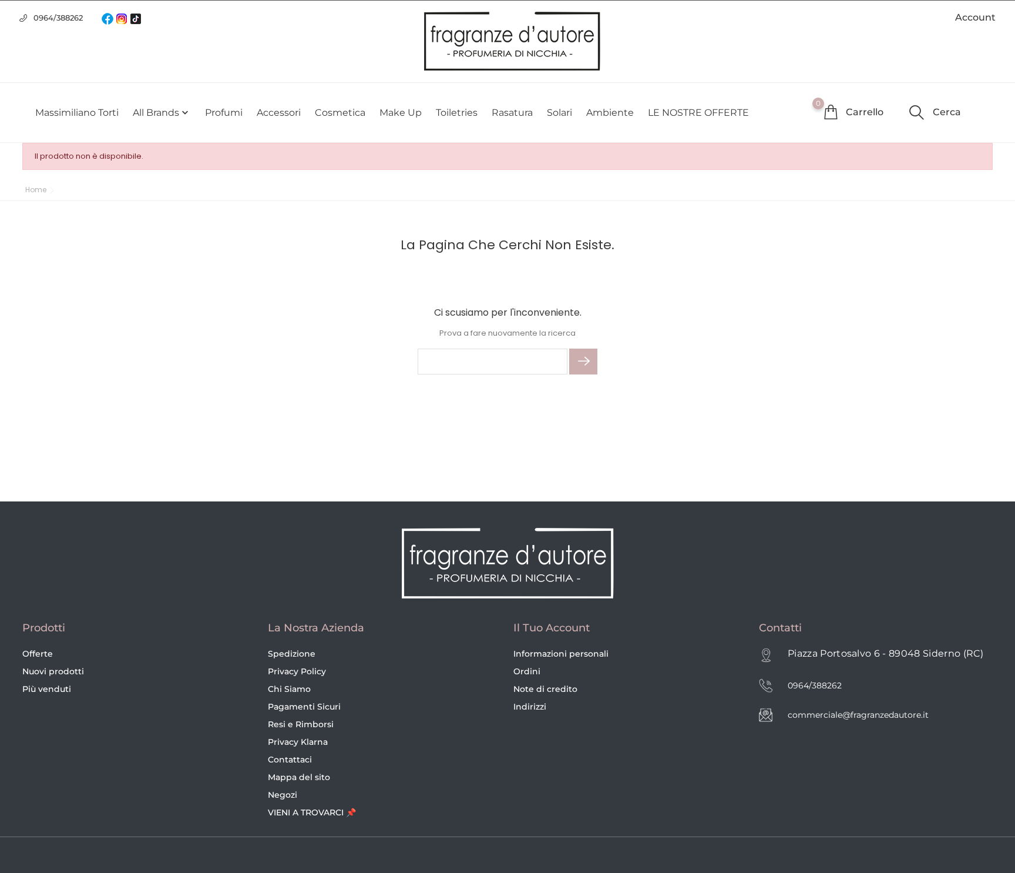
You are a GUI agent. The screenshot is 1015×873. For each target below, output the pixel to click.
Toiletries (457, 112)
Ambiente (610, 112)
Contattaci (290, 759)
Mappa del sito (299, 777)
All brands (162, 113)
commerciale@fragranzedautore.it (858, 715)
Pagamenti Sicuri (304, 706)
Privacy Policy (297, 671)
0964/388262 (58, 17)
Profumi (224, 112)
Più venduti (46, 689)
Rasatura (512, 112)
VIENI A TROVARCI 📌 (312, 812)
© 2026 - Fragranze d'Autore (82, 856)
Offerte (37, 653)
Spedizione (291, 653)
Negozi (282, 795)
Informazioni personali (561, 653)
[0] (830, 112)
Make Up (400, 112)
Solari (559, 112)
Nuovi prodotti (53, 671)
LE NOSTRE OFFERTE (698, 112)
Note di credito (545, 689)
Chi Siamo (289, 689)
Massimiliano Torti (77, 112)
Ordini (526, 671)
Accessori (279, 112)
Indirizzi (529, 706)
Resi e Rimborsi (301, 724)
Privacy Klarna (298, 742)
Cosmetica (340, 112)
